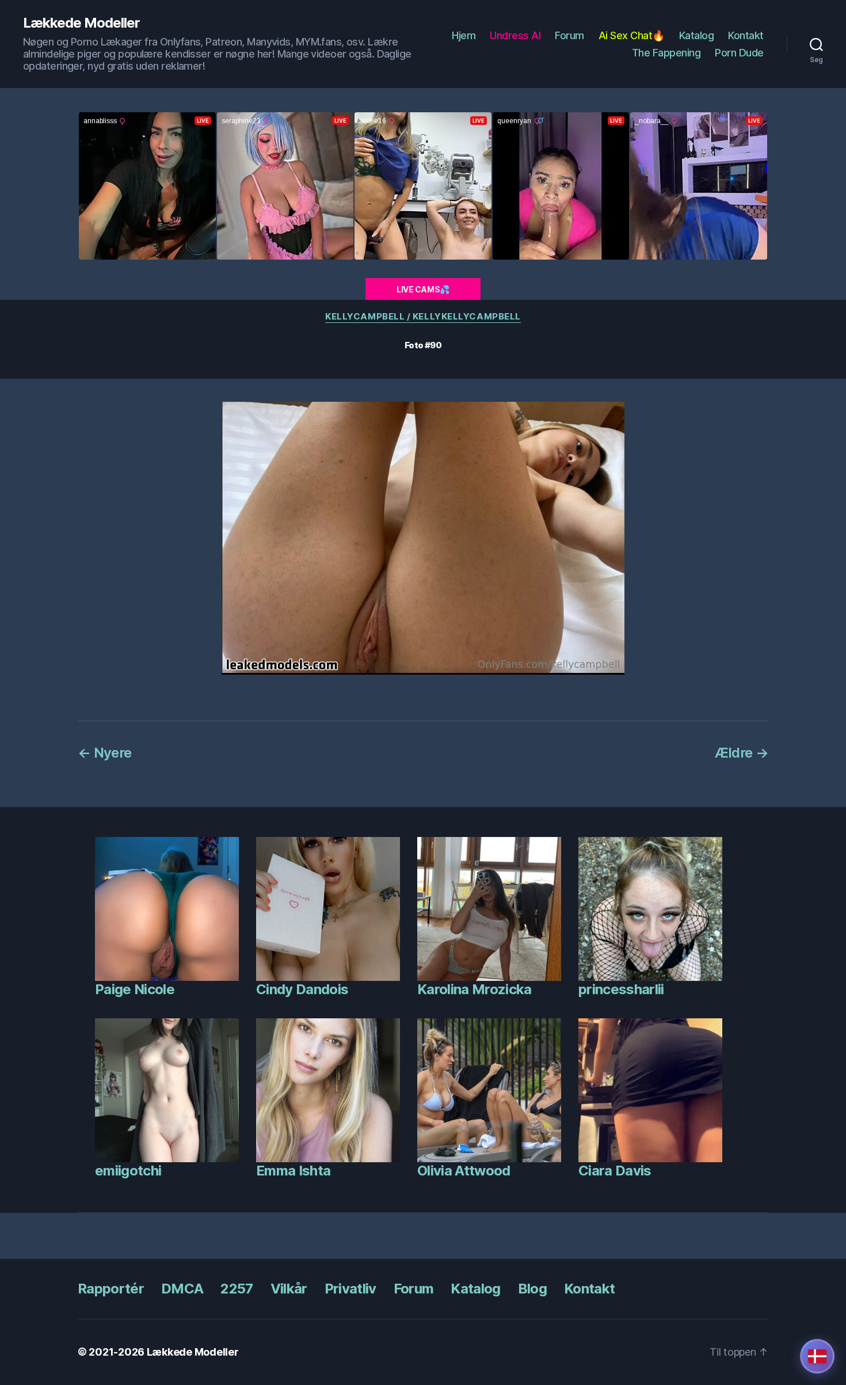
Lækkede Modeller (81, 23)
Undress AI (515, 35)
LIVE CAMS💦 (423, 289)
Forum (569, 35)
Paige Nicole (134, 989)
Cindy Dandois (302, 989)
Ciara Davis (614, 1170)
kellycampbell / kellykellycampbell (423, 316)
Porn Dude (739, 53)
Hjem (463, 35)
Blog (532, 1288)
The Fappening (666, 53)
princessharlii (621, 989)
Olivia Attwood (463, 1170)
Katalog (696, 35)
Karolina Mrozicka (474, 989)
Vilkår (288, 1288)
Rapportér (111, 1288)
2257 (236, 1288)
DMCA (182, 1288)
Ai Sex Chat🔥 (632, 35)
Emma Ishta (293, 1170)
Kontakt (746, 35)
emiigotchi (128, 1170)
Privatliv (350, 1288)
